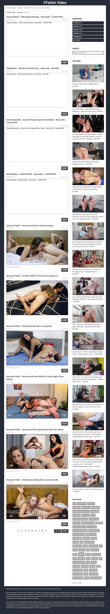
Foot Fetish (99, 523)
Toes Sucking (78, 578)
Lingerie (82, 550)
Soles (98, 566)
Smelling (76, 566)
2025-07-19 (9, 329)
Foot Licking (91, 527)
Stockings (93, 570)
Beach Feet (86, 507)
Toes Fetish (94, 574)
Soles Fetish (77, 570)
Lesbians (17, 267)
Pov (88, 559)
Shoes (94, 562)
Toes (85, 574)
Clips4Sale (94, 511)
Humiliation (93, 546)
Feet (93, 515)
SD (101, 559)
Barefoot (76, 507)
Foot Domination (88, 523)
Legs (75, 550)
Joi (101, 546)
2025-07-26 (10, 177)
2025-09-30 (10, 125)
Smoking (85, 566)
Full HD (94, 538)
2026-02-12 (10, 19)
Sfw (87, 562)
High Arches (89, 542)
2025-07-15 (9, 432)
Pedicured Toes (78, 559)
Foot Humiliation (79, 527)
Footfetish (77, 538)
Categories (9, 267)
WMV (86, 578)
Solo (85, 570)
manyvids (94, 550)
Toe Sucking (77, 574)
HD (81, 542)
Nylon (88, 554)
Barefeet (91, 504)
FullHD (75, 542)
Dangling (76, 515)
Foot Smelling (94, 531)
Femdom (76, 523)
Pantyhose (96, 554)
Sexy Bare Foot (78, 562)
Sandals (94, 559)
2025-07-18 (9, 382)
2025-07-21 (9, 278)
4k (74, 504)
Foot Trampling (78, 534)
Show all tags (77, 583)
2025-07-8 (9, 482)
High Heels (77, 546)
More (65, 62)
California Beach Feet (81, 511)
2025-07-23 (10, 228)
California (95, 507)
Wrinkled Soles (96, 578)
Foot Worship (91, 534)
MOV (75, 554)
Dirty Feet (85, 515)
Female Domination (80, 519)
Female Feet (93, 519)
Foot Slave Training (80, 531)
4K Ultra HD (81, 504)
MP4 (81, 554)
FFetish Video (55, 3)
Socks (92, 566)
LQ (88, 550)
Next (65, 531)
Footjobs (86, 538)
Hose (85, 546)
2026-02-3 (9, 71)
